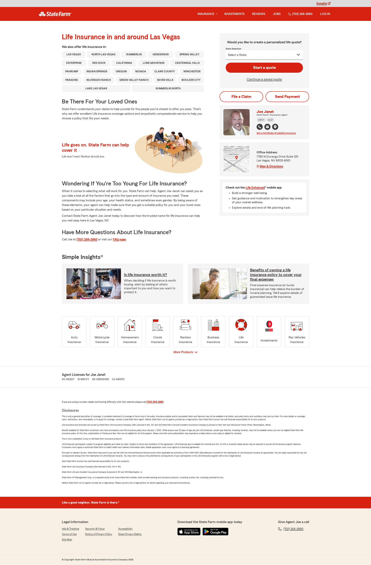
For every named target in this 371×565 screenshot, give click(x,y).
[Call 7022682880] (260, 127)
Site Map (67, 539)
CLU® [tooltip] (270, 120)
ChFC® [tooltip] (261, 120)
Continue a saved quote (264, 79)
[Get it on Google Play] (215, 531)
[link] (55, 14)
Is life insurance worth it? (145, 275)
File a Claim (241, 97)
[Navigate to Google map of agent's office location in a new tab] (275, 127)
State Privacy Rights (129, 534)
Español (322, 3)
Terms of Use (69, 534)
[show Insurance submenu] (215, 14)
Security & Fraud (95, 528)
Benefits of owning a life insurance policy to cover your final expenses (276, 274)
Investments (234, 13)
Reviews (258, 13)
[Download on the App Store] (189, 531)
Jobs (277, 13)
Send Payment (287, 97)
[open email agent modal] (267, 127)
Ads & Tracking (70, 528)
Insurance (205, 13)
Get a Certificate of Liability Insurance (276, 133)
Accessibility (125, 528)
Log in (325, 13)
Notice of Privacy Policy (98, 534)
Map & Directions (271, 166)
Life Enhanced (255, 187)
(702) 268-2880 (302, 13)
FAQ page (119, 239)
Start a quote (264, 68)
